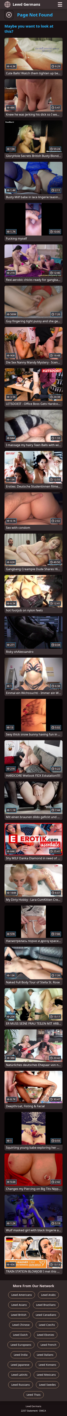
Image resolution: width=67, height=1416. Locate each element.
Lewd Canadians (46, 1315)
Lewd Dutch (20, 1335)
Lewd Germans (26, 4)
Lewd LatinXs (19, 1374)
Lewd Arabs (48, 1295)
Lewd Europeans (21, 1344)
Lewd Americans (21, 1295)
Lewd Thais (34, 1394)
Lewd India (21, 1354)
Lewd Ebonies (45, 1335)
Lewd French (48, 1344)
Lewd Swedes (47, 1384)
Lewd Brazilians (46, 1305)
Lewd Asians (19, 1305)
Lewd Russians (20, 1384)
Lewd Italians (45, 1354)
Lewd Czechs (47, 1325)
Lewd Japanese (20, 1364)
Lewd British (18, 1315)
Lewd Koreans (47, 1364)
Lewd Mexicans (46, 1374)
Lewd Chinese (21, 1325)
